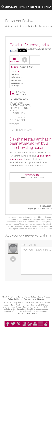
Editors (14, 67)
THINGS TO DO (34, 7)
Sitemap (40, 299)
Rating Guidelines (15, 299)
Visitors (23, 67)
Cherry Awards (44, 297)
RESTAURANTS (11, 7)
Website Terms (17, 297)
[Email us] (32, 332)
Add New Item (30, 299)
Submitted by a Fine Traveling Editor (33, 49)
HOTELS (22, 7)
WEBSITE (14, 124)
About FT (5, 297)
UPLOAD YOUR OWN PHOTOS (32, 178)
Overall (31, 67)
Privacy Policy (30, 297)
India (22, 113)
